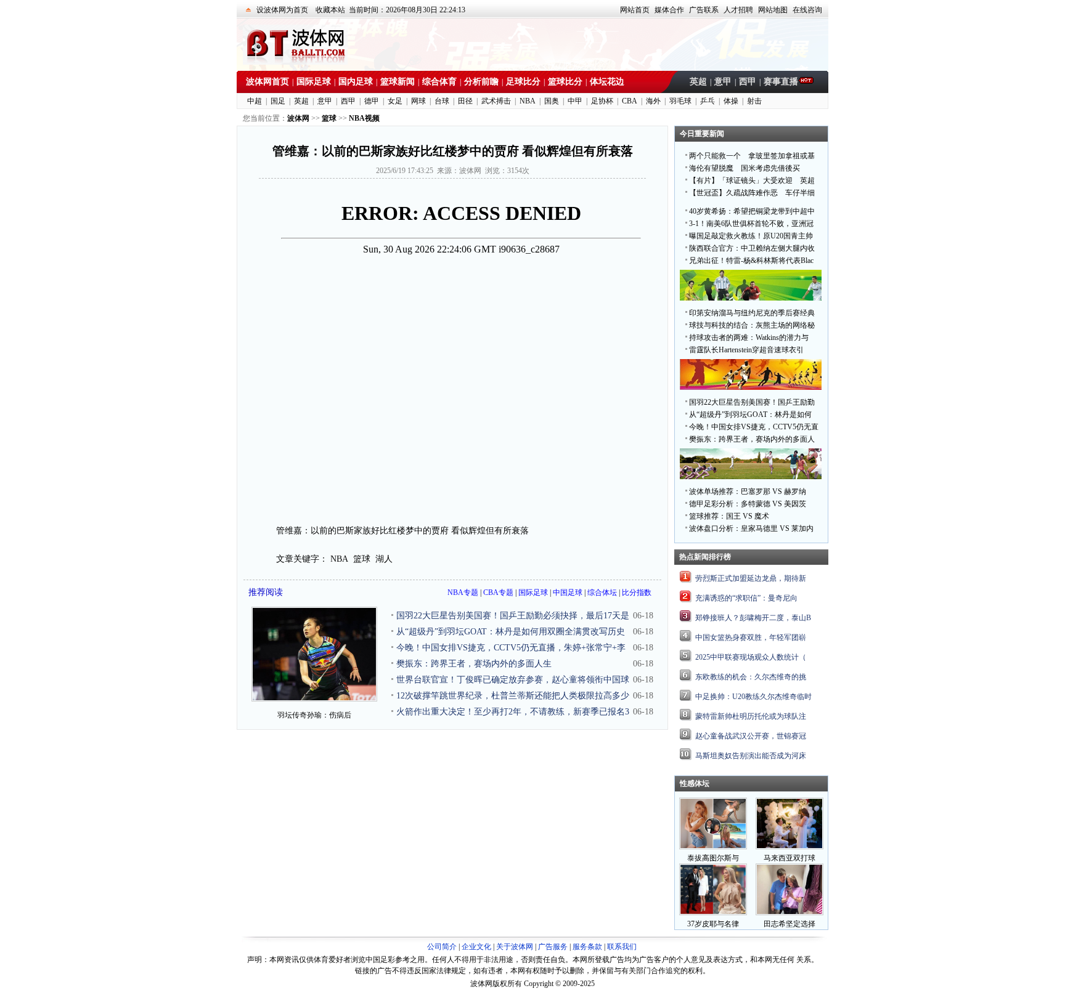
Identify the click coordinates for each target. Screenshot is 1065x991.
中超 (254, 101)
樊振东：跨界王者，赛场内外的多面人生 (474, 663)
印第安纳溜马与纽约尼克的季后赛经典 (752, 313)
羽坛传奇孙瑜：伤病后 (314, 715)
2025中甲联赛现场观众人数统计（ (750, 657)
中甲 (575, 101)
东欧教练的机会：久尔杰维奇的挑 (750, 677)
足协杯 (602, 101)
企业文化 (476, 946)
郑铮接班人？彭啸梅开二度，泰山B (753, 617)
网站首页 (635, 10)
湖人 (384, 559)
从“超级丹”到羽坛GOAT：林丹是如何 (750, 414)
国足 (278, 101)
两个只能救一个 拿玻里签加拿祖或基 (752, 156)
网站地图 (773, 10)
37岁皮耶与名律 (713, 924)
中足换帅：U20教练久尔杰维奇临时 (753, 696)
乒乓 (707, 101)
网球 (418, 101)
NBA (528, 101)
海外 (653, 101)
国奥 (551, 101)
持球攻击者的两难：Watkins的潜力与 (749, 337)
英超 (698, 81)
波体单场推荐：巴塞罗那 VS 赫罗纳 (747, 491)
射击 (754, 101)
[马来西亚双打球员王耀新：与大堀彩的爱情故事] (789, 847)
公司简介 (442, 946)
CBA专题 (498, 592)
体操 (731, 101)
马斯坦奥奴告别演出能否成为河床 (750, 755)
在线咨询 (807, 10)
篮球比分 (565, 81)
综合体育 (439, 81)
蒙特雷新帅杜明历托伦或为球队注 (750, 716)
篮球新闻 (397, 81)
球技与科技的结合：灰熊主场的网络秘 (752, 325)
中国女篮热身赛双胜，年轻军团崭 (750, 637)
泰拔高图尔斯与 (713, 858)
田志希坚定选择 (789, 924)
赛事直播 (781, 81)
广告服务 (553, 946)
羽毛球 (680, 101)
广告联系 (704, 10)
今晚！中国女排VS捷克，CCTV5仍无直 (753, 427)
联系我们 (622, 946)
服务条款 (587, 946)
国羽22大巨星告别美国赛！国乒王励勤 (752, 402)
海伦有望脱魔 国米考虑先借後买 (744, 168)
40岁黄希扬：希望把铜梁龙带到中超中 (752, 211)
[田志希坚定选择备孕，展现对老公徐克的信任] (789, 912)
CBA (629, 101)
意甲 (723, 81)
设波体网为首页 (282, 10)
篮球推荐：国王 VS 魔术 (729, 516)
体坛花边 (607, 81)
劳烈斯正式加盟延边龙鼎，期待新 (750, 578)
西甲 (747, 81)
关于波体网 (514, 946)
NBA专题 (462, 592)
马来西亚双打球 (789, 858)
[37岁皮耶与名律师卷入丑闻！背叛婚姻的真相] (713, 912)
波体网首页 (267, 81)
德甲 (371, 101)
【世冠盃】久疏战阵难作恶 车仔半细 (752, 192)
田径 (465, 101)
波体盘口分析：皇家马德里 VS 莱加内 (751, 528)
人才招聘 (738, 10)
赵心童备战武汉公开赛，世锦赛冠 (750, 736)
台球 (442, 101)
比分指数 (636, 592)
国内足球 (355, 81)
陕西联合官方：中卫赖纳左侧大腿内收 (752, 248)
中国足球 (567, 592)
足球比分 (523, 81)
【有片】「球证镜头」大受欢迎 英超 (752, 180)
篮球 (361, 559)
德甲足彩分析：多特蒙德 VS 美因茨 (747, 504)
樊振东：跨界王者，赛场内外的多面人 (752, 439)
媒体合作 (669, 10)
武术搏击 (496, 101)
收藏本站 (330, 10)
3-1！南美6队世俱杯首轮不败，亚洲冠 (751, 223)
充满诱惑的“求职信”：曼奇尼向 (746, 598)
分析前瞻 (481, 81)
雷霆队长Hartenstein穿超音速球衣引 (746, 350)
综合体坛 (602, 592)
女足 (395, 101)
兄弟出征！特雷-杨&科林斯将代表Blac (751, 260)
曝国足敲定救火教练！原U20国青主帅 (751, 236)
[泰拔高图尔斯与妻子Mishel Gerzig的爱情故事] (713, 847)
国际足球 (313, 81)
